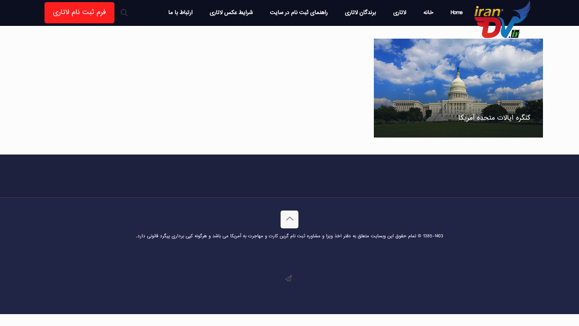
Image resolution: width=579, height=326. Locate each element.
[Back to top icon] (289, 219)
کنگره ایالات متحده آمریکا (494, 118)
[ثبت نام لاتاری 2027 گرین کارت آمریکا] (502, 19)
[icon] (288, 279)
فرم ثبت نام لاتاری (79, 12)
